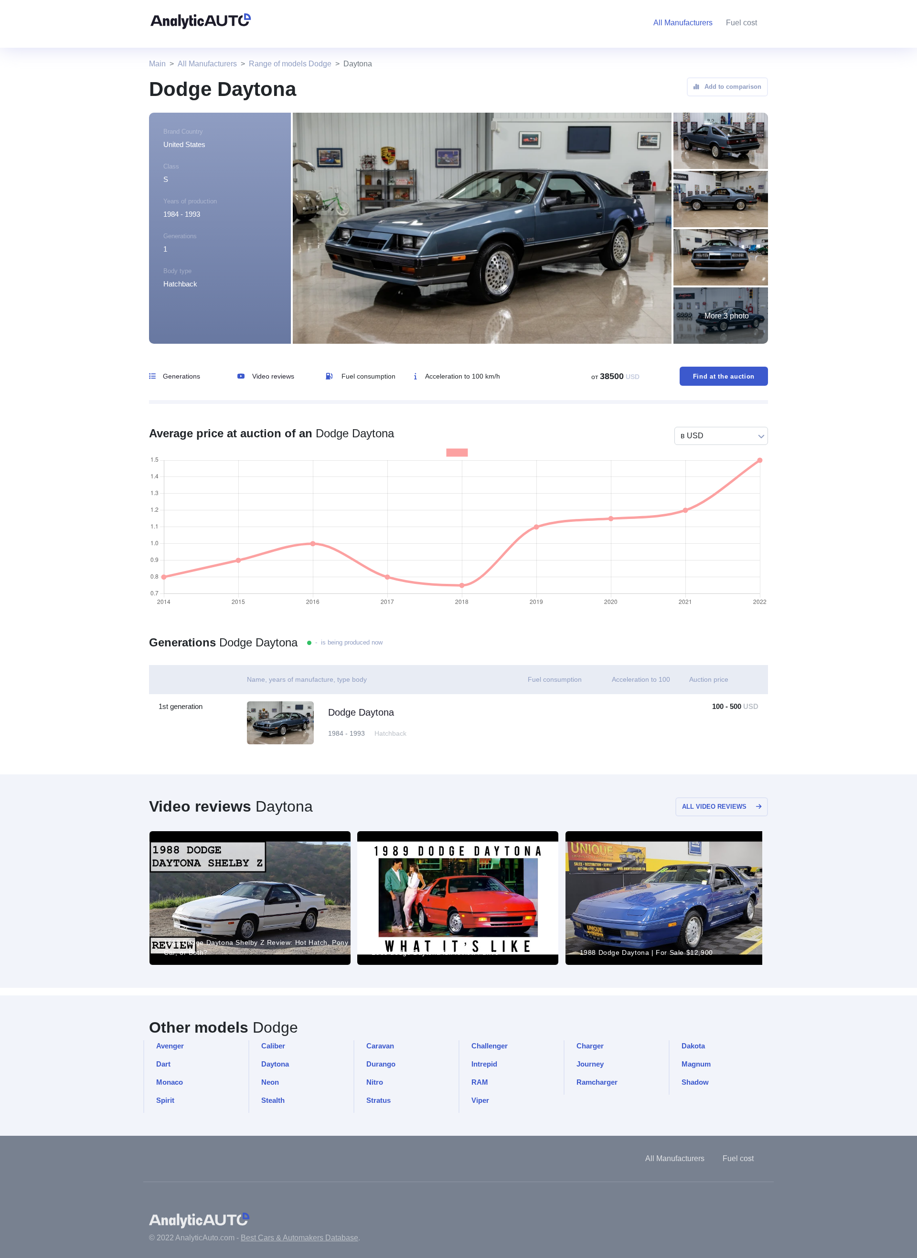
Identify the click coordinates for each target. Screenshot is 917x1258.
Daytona (275, 1064)
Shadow (695, 1082)
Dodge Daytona (361, 712)
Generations (181, 376)
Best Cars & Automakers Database (299, 1238)
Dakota (693, 1046)
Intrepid (484, 1064)
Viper (480, 1100)
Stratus (378, 1100)
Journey (590, 1064)
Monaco (169, 1082)
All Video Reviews (714, 806)
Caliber (273, 1046)
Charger (590, 1046)
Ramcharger (597, 1082)
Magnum (696, 1064)
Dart (163, 1064)
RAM (479, 1082)
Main (157, 64)
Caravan (380, 1046)
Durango (380, 1064)
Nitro (374, 1082)
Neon (270, 1082)
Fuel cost (741, 23)
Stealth (273, 1100)
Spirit (165, 1100)
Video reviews (273, 376)
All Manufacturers (207, 64)
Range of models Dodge (290, 64)
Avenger (170, 1046)
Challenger (489, 1046)
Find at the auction (724, 376)
